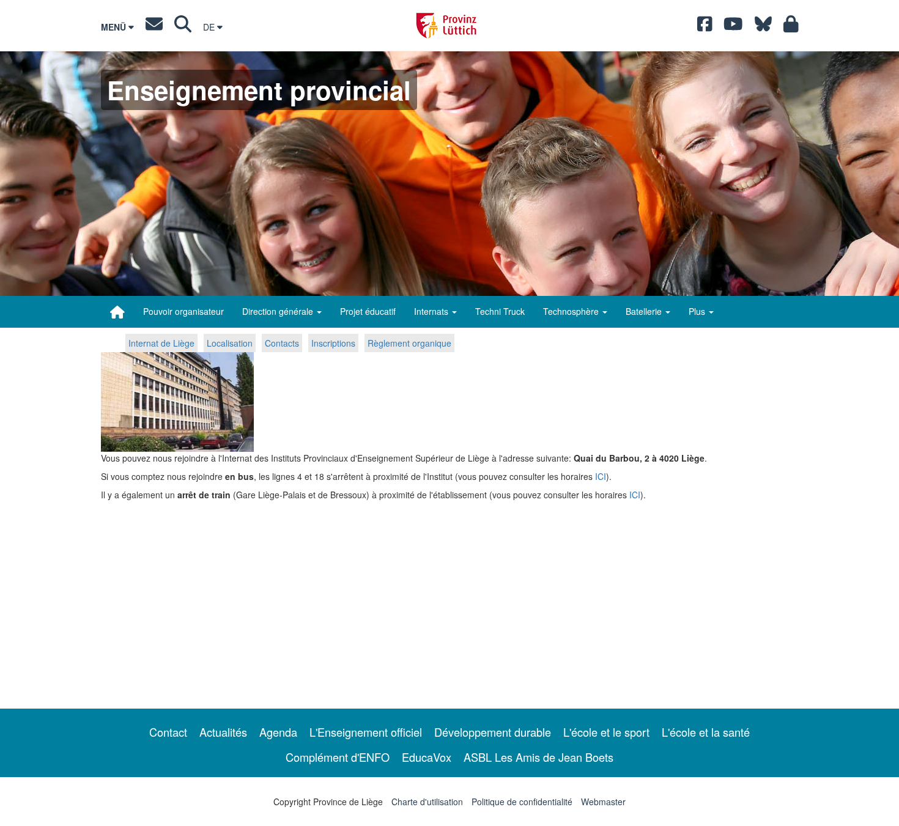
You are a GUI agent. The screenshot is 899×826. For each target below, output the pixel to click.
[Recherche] (182, 27)
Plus (698, 311)
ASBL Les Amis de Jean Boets (538, 757)
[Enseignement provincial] (117, 312)
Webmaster (603, 801)
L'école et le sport (606, 732)
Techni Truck (500, 311)
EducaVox (426, 757)
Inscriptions (333, 343)
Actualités (223, 732)
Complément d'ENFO (338, 757)
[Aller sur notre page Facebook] (704, 27)
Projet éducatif (368, 311)
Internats (432, 311)
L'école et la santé (706, 732)
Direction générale (279, 311)
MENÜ (114, 27)
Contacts (282, 343)
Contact (168, 732)
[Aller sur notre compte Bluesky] (763, 27)
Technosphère (572, 311)
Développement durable (492, 732)
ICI (600, 476)
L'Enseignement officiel (365, 732)
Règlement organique (409, 343)
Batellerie (645, 311)
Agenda (278, 732)
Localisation (230, 343)
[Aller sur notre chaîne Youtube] (733, 27)
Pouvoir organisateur (183, 311)
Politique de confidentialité (522, 801)
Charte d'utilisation (427, 801)
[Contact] (154, 27)
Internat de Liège (161, 343)
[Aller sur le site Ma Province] (791, 27)
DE (210, 27)
